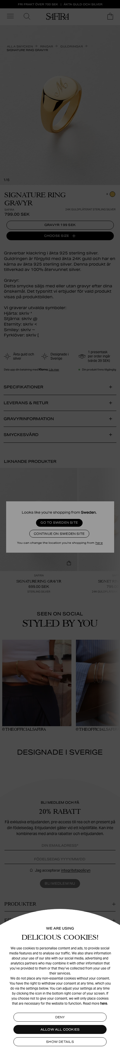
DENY (60, 1017)
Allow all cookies (60, 1029)
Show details (60, 1042)
